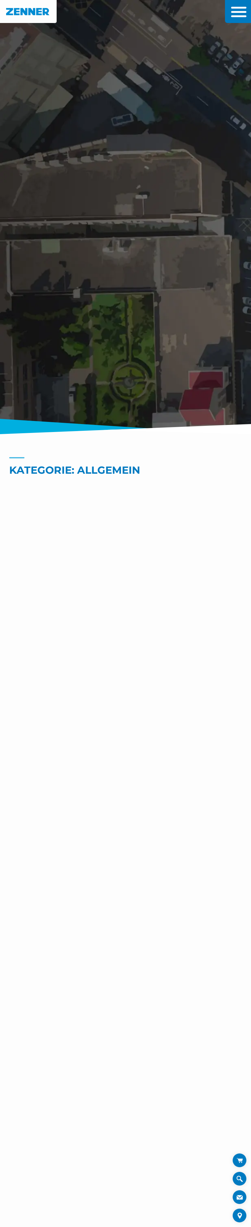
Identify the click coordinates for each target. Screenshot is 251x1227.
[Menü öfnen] (237, 12)
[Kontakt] (239, 1197)
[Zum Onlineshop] (239, 1160)
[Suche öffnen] (239, 1181)
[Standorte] (239, 1215)
